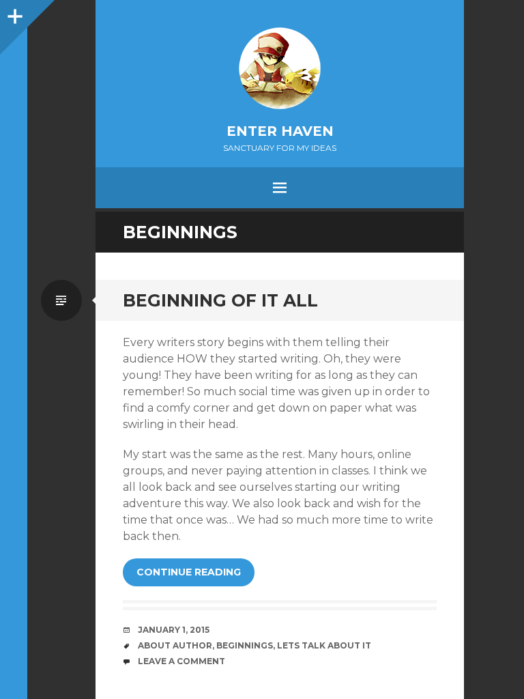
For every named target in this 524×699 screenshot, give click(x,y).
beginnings (244, 645)
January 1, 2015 (173, 630)
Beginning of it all (220, 300)
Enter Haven (280, 131)
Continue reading (188, 572)
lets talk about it (324, 645)
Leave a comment (181, 661)
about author (175, 645)
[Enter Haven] (280, 68)
